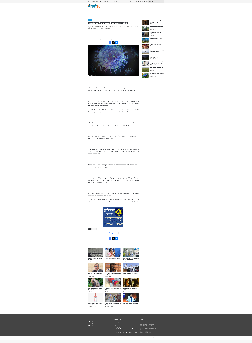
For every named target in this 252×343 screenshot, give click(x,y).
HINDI (163, 337)
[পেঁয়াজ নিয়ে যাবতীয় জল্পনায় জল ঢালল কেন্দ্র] (145, 46)
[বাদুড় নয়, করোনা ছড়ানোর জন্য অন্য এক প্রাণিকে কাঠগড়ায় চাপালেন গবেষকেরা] (95, 282)
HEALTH (116, 6)
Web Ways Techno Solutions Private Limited (102, 337)
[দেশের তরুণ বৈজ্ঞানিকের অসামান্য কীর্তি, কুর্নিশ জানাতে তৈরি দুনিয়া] (113, 282)
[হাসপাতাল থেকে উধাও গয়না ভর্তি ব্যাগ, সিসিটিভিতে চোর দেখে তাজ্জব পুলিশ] (145, 34)
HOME (105, 6)
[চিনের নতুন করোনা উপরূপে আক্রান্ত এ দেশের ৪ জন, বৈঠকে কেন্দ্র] (113, 297)
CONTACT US (90, 325)
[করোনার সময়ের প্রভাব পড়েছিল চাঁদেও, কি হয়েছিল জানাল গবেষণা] (95, 252)
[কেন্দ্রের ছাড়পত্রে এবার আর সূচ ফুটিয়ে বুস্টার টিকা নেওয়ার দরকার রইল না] (95, 297)
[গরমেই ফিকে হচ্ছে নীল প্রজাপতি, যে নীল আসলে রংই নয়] (145, 75)
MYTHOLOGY (110, 1)
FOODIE (140, 6)
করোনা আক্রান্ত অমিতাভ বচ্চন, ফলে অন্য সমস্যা (130, 303)
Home (89, 17)
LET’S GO (134, 6)
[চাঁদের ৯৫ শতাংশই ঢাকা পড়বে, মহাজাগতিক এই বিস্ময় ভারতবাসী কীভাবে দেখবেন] (145, 57)
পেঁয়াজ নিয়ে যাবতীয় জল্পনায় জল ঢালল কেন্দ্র (156, 44)
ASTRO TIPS (116, 1)
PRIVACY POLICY (91, 323)
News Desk (92, 39)
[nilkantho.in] (94, 6)
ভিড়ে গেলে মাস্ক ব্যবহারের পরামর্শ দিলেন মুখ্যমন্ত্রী (112, 258)
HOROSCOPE (155, 6)
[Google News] (113, 233)
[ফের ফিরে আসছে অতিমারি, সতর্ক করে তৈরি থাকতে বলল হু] (95, 267)
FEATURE (128, 6)
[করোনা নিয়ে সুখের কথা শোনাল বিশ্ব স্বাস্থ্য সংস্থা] (131, 267)
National (96, 17)
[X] (113, 42)
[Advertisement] (126, 11)
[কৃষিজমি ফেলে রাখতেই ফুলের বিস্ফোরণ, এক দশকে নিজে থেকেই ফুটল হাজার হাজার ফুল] (145, 69)
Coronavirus (94, 228)
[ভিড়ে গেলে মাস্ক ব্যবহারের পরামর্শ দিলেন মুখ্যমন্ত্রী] (113, 252)
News (93, 17)
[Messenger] (116, 42)
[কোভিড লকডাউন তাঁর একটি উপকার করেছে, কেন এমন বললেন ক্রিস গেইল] (113, 267)
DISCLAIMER (90, 321)
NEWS (110, 6)
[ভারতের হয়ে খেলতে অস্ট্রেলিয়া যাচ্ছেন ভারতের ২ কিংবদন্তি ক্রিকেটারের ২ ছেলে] (145, 51)
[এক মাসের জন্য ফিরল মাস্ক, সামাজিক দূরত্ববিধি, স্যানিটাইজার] (131, 282)
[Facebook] (110, 42)
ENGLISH (159, 337)
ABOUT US (90, 319)
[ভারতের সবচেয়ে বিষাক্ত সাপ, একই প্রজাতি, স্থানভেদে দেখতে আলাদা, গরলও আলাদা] (145, 63)
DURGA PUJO (103, 1)
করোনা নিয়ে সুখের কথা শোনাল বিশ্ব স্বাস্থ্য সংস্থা (130, 273)
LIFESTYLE (122, 6)
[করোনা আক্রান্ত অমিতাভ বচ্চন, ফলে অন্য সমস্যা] (131, 297)
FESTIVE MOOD (146, 6)
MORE (161, 6)
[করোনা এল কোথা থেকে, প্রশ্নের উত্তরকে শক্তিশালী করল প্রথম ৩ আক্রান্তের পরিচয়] (131, 252)
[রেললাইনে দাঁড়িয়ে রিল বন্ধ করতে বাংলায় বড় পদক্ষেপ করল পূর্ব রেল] (145, 28)
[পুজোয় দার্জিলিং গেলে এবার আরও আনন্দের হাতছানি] (145, 40)
